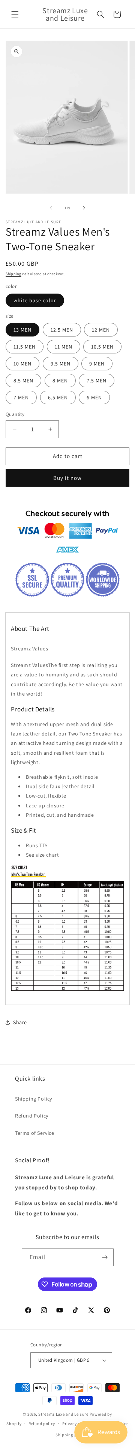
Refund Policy (31, 1115)
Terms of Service (34, 1133)
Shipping (13, 273)
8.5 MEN (23, 380)
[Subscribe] (105, 1257)
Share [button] (20, 1022)
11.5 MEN (25, 346)
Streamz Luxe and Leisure (63, 1414)
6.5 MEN (58, 397)
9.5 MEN (60, 363)
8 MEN (60, 380)
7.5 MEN (96, 380)
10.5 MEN (102, 346)
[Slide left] (51, 207)
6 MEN (94, 397)
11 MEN (63, 346)
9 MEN (97, 363)
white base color (35, 300)
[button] (15, 14)
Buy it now (67, 477)
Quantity (15, 414)
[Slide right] (84, 207)
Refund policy (41, 1423)
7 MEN (21, 397)
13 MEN (23, 329)
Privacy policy (76, 1423)
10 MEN (23, 363)
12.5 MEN (62, 329)
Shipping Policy (33, 1098)
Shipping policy (71, 1434)
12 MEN (101, 329)
